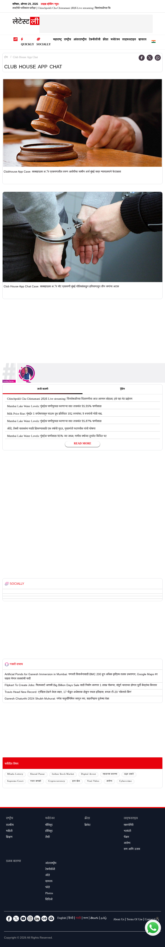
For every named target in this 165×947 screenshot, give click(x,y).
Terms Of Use (134, 920)
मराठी (78, 918)
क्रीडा (105, 40)
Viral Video (93, 781)
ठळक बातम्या (13, 861)
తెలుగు (94, 918)
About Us (118, 920)
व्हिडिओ (49, 900)
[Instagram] (30, 918)
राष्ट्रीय (67, 40)
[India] (154, 42)
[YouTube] (23, 918)
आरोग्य (109, 781)
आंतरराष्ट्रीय (80, 40)
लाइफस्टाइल (129, 40)
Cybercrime (125, 781)
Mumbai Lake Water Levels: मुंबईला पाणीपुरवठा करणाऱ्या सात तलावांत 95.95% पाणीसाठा (54, 407)
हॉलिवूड (49, 831)
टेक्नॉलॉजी (94, 40)
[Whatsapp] (158, 58)
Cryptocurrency (56, 781)
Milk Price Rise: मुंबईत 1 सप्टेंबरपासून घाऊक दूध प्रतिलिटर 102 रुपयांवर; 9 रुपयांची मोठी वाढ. (54, 414)
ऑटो (47, 875)
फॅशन (126, 837)
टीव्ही (47, 837)
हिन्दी (70, 918)
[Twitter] (150, 58)
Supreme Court (15, 781)
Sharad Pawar (37, 774)
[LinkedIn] (37, 918)
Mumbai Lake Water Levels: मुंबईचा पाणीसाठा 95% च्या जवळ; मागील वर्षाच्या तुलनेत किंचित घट (56, 436)
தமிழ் (104, 918)
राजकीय (10, 825)
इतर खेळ (76, 781)
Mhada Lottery (15, 774)
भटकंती (127, 831)
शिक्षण (9, 837)
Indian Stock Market (63, 774)
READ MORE (82, 444)
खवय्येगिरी (128, 825)
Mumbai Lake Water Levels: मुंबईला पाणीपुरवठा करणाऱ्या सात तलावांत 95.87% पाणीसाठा (54, 421)
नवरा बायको (35, 781)
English (61, 918)
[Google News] (44, 918)
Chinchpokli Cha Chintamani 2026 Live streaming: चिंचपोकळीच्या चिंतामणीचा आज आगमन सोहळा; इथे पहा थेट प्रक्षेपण (80, 8)
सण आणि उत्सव (132, 849)
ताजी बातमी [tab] (42, 389)
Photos (49, 894)
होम (6, 57)
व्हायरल (142, 40)
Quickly (27, 45)
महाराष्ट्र (57, 40)
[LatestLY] (25, 22)
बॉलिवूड (49, 825)
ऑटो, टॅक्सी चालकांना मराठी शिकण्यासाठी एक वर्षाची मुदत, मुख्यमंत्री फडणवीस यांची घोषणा (51, 429)
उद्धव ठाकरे (129, 774)
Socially (43, 45)
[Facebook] (142, 58)
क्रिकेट (87, 825)
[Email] (51, 918)
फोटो (47, 887)
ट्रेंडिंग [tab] (122, 389)
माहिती (9, 831)
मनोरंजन (115, 40)
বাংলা (85, 918)
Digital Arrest (88, 774)
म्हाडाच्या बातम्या (110, 774)
